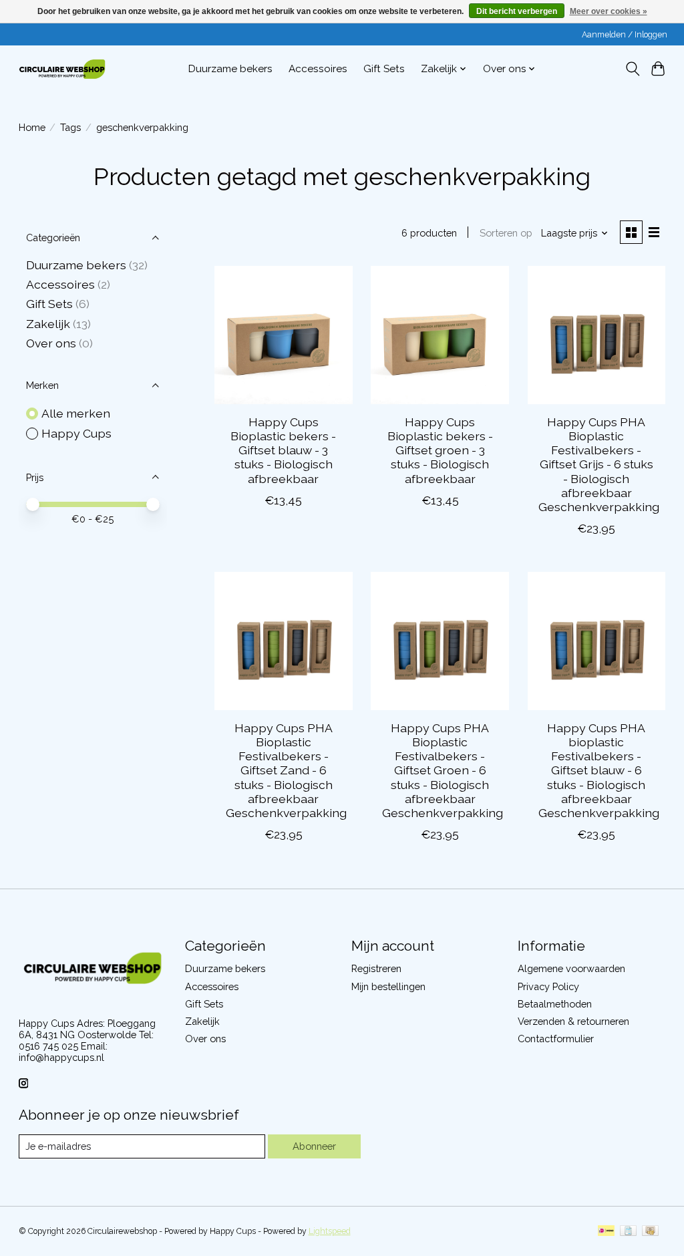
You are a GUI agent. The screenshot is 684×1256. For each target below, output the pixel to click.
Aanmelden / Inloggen (624, 34)
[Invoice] (628, 1231)
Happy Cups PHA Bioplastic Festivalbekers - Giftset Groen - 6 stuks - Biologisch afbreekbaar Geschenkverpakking (442, 770)
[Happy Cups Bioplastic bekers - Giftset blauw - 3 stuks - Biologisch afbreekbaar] (283, 335)
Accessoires (318, 69)
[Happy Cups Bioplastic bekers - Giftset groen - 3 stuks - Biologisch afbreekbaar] (440, 335)
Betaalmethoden (555, 1003)
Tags (70, 127)
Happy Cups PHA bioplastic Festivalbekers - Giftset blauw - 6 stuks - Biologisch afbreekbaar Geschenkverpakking (598, 770)
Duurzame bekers (230, 69)
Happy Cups (76, 433)
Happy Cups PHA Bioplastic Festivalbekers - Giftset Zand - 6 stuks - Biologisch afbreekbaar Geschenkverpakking (286, 770)
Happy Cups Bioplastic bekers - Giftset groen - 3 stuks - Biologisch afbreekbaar (440, 450)
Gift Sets (384, 69)
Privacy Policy (548, 986)
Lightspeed (330, 1231)
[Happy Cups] (62, 68)
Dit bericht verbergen (516, 11)
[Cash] (650, 1231)
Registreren (376, 968)
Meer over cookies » (608, 11)
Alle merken (75, 413)
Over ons (51, 343)
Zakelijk (48, 324)
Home (32, 127)
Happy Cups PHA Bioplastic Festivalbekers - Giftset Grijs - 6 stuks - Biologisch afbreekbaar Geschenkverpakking (598, 464)
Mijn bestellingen (388, 986)
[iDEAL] (606, 1231)
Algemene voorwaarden (571, 968)
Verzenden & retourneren (573, 1021)
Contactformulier (556, 1038)
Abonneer (314, 1146)
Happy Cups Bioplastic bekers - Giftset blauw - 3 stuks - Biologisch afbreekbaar (283, 450)
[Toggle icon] (632, 69)
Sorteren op (506, 233)
